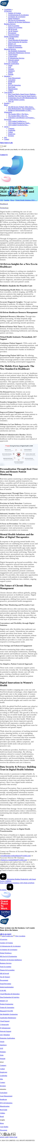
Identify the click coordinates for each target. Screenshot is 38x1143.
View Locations (20, 936)
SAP (9, 67)
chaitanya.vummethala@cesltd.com (14, 860)
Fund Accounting (13, 26)
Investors (11, 136)
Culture (10, 132)
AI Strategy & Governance (16, 17)
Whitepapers (8, 112)
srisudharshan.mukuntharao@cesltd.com (15, 856)
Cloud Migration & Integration (18, 40)
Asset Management (14, 78)
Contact (6, 139)
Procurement (12, 33)
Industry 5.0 (12, 44)
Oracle (10, 65)
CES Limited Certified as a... (17, 121)
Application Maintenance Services (19, 53)
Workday (11, 69)
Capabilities (8, 9)
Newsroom (7, 119)
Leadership (11, 130)
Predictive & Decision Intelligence (19, 22)
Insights (6, 103)
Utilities (10, 90)
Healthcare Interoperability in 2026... (20, 110)
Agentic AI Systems (14, 13)
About (6, 127)
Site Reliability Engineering (17, 51)
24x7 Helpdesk (13, 62)
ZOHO (10, 72)
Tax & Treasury (13, 31)
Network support (13, 60)
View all (10, 101)
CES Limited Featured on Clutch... (19, 123)
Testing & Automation (15, 47)
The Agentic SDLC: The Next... (18, 114)
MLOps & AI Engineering (16, 20)
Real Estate (11, 87)
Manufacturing (13, 89)
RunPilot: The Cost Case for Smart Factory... (22, 96)
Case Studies (8, 92)
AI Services (8, 11)
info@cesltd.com (7, 936)
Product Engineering (14, 45)
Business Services (10, 24)
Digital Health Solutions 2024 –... (26, 200)
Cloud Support (13, 54)
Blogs (6, 105)
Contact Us (4, 155)
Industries (7, 76)
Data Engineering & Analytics (17, 42)
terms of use (13, 1137)
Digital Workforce (14, 18)
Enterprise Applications (11, 63)
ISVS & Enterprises (14, 85)
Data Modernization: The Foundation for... (21, 108)
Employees (11, 134)
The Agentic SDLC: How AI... (18, 116)
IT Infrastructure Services (16, 58)
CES (1, 200)
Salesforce (11, 71)
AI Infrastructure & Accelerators (18, 15)
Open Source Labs (6, 143)
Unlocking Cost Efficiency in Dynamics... (21, 117)
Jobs (5, 137)
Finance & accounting (15, 27)
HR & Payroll (12, 29)
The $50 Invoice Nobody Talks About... (21, 107)
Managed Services (10, 49)
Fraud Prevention (13, 35)
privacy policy (4, 1137)
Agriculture (11, 80)
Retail (10, 83)
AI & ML (11, 38)
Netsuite (10, 74)
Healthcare (11, 81)
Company (11, 128)
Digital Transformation (11, 36)
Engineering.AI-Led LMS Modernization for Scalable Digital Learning (22, 98)
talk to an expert (5, 934)
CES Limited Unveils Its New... (18, 125)
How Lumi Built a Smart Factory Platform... (22, 94)
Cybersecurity (12, 56)
